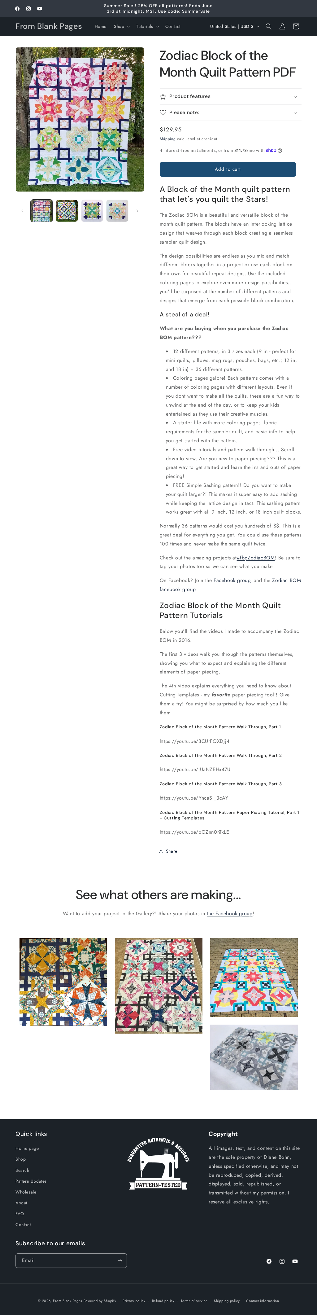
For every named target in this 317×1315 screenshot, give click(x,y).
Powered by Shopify (100, 1300)
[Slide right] (137, 211)
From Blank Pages (67, 1300)
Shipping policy (227, 1300)
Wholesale (25, 1192)
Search (22, 1170)
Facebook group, (233, 580)
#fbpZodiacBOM (256, 557)
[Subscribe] (120, 1260)
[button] (121, 26)
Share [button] (171, 851)
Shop (20, 1159)
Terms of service (194, 1300)
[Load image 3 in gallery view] (92, 211)
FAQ (19, 1214)
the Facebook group (230, 913)
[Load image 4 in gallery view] (117, 211)
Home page (27, 1148)
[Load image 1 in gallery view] (42, 211)
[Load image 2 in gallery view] (67, 211)
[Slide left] (22, 211)
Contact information (262, 1300)
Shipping (168, 139)
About (21, 1203)
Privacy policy (134, 1300)
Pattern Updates (31, 1181)
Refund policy (163, 1300)
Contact (23, 1224)
